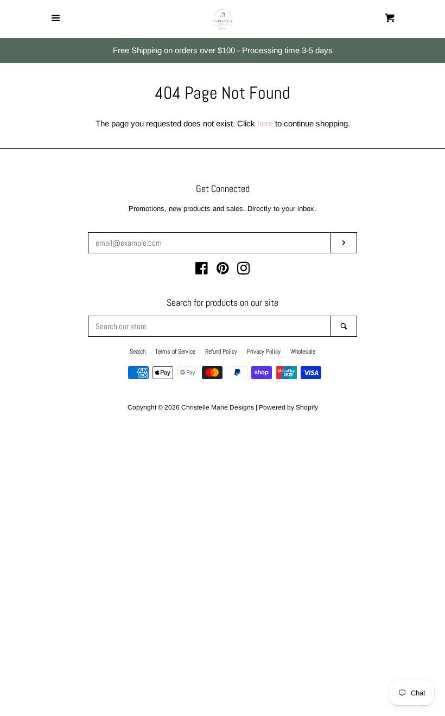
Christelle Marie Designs (217, 407)
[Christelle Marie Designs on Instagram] (243, 270)
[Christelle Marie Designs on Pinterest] (223, 270)
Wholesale (302, 351)
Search (137, 351)
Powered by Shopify (288, 407)
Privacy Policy (264, 351)
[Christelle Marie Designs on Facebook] (201, 270)
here (265, 123)
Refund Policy (221, 351)
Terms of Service (175, 351)
